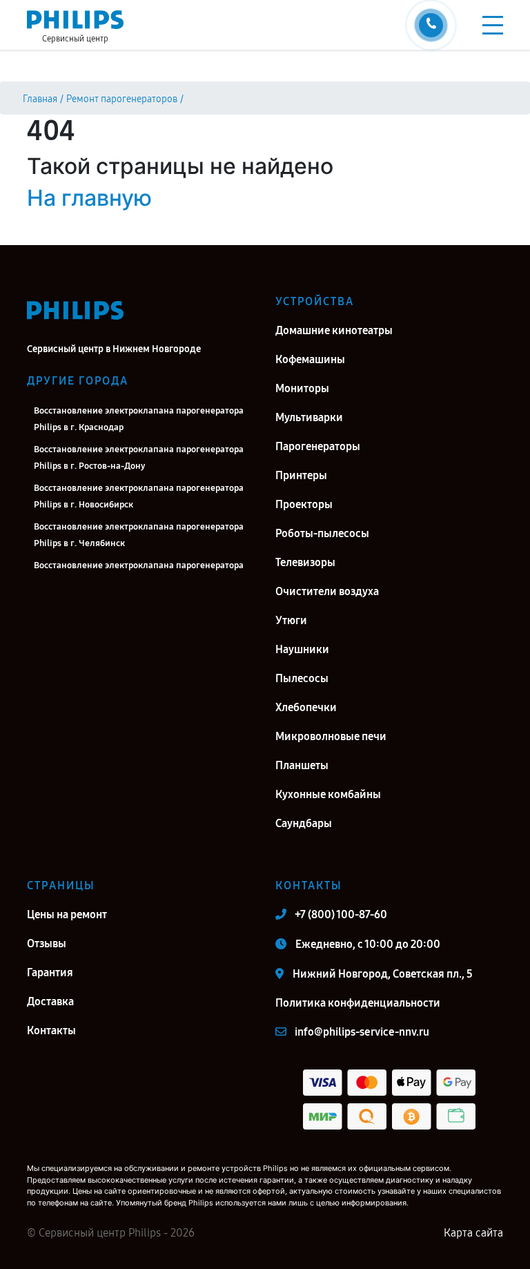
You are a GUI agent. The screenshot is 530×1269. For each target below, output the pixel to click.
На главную (89, 197)
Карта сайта (473, 1232)
